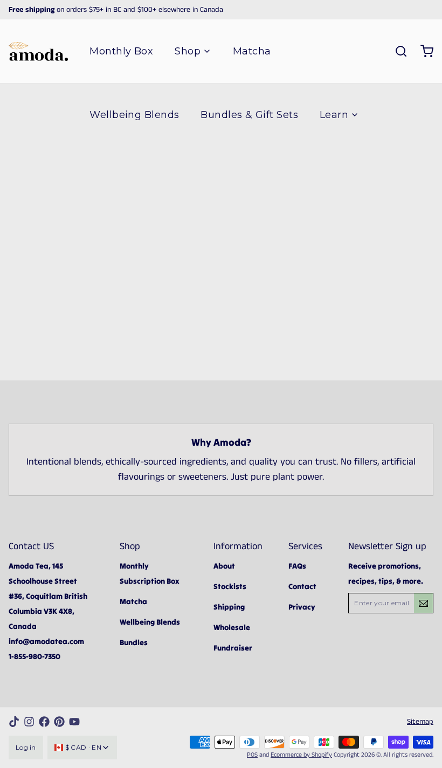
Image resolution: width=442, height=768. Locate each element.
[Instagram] (29, 721)
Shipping (229, 607)
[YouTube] (74, 721)
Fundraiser (232, 648)
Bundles (134, 642)
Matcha (252, 51)
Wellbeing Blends (134, 115)
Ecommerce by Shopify (301, 754)
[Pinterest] (59, 721)
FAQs (297, 566)
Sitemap (420, 721)
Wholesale (231, 627)
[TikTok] (14, 721)
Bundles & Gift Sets (249, 115)
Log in (26, 747)
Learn (334, 115)
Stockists (229, 586)
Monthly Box (121, 51)
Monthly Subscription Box (149, 573)
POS (252, 754)
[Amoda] (38, 51)
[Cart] (422, 51)
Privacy (301, 607)
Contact (302, 586)
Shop (188, 51)
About (224, 566)
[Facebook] (44, 721)
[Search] (397, 51)
